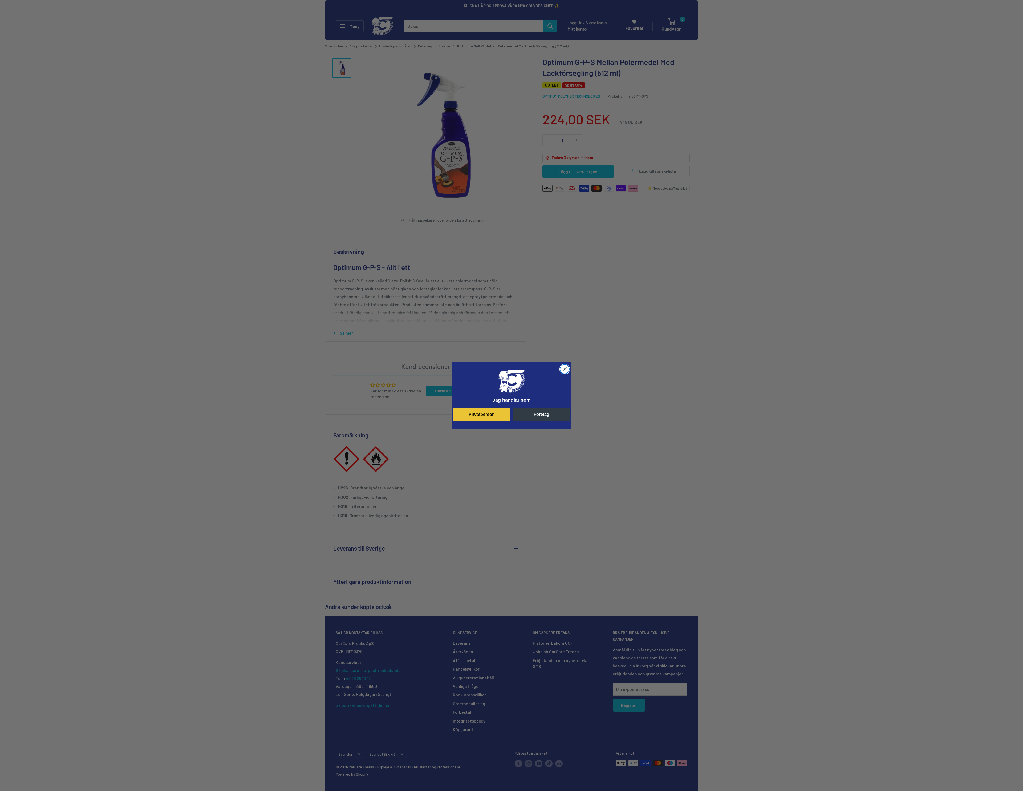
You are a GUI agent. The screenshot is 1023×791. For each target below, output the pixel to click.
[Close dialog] (564, 369)
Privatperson (482, 414)
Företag (541, 414)
